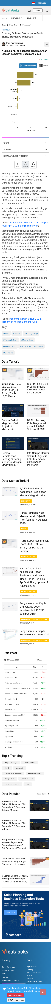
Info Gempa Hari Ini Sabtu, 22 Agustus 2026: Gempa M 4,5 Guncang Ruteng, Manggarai (14, 805)
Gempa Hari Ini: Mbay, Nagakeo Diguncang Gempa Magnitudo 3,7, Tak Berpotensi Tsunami (14, 843)
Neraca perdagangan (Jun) (15, 715)
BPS (27, 784)
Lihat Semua (42, 794)
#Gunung (17, 333)
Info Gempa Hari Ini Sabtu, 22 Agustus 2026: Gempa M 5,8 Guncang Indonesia (14, 824)
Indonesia (20, 768)
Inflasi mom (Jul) (11, 678)
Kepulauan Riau (29, 762)
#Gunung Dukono (10, 340)
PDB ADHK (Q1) (10, 710)
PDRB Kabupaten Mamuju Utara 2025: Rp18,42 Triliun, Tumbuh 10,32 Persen (34, 546)
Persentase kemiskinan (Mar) (16, 694)
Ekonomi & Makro (28, 557)
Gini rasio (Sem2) (11, 699)
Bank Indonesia (27, 779)
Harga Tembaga (11, 762)
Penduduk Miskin (34, 773)
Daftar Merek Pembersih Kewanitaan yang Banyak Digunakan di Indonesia (14, 861)
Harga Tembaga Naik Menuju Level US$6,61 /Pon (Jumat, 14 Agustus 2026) (33, 518)
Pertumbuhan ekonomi (13, 683)
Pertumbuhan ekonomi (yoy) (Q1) (17, 688)
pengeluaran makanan (13, 773)
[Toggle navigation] (46, 10)
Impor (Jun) (9, 736)
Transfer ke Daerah (12, 784)
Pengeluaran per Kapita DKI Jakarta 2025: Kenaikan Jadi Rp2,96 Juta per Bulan (33, 608)
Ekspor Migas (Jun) (12, 720)
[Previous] (45, 18)
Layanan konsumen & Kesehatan (34, 619)
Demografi (26, 25)
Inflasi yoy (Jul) (10, 672)
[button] (40, 3)
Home (4, 25)
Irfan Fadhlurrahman (14, 43)
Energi (29, 975)
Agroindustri (32, 966)
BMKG (7, 768)
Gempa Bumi (9, 779)
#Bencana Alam (9, 346)
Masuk (37, 10)
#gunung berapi (31, 333)
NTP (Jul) (8, 747)
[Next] (49, 18)
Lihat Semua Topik (34, 982)
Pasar (23, 529)
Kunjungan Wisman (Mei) (14, 742)
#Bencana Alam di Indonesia (31, 346)
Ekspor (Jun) (9, 731)
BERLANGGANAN (15, 995)
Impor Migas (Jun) (11, 726)
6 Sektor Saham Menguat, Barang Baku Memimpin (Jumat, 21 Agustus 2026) (15, 878)
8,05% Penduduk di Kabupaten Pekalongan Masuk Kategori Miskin (33, 492)
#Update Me (8, 353)
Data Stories (14, 25)
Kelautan (30, 978)
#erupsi (6, 333)
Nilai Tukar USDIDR (12, 704)
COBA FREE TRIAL (16, 1000)
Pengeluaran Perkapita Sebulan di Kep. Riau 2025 (34, 633)
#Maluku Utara (27, 340)
